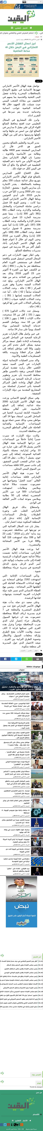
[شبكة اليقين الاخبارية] (21, 889)
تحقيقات (37, 36)
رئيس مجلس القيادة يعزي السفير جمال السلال (22, 965)
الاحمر (29, 650)
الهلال (35, 650)
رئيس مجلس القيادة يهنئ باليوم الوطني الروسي (21, 972)
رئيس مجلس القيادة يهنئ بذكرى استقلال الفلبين (21, 969)
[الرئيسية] (31, 28)
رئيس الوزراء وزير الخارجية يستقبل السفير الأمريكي (20, 988)
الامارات (23, 650)
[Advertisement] (21, 940)
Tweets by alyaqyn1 (36, 1087)
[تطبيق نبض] (21, 914)
